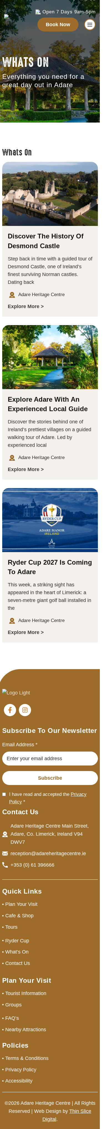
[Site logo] (9, 24)
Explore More (23, 306)
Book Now (58, 24)
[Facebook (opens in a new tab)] (10, 710)
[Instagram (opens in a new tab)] (25, 710)
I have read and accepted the (48, 798)
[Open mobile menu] (89, 24)
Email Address (19, 744)
